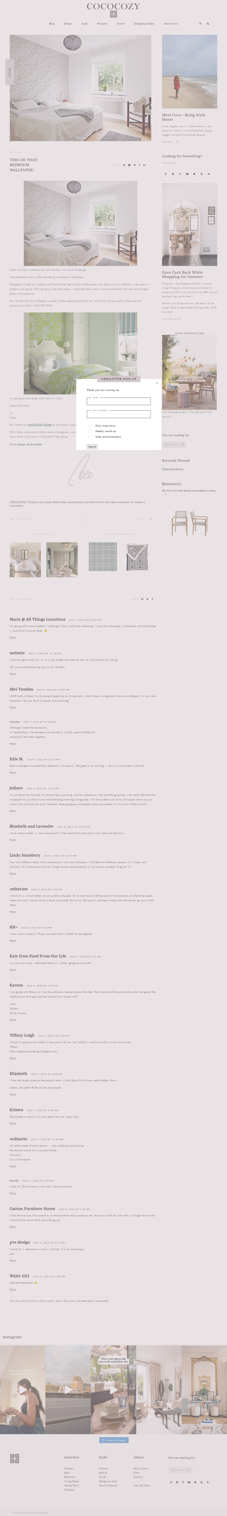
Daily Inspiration (105, 425)
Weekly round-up (105, 431)
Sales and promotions (108, 436)
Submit (92, 446)
